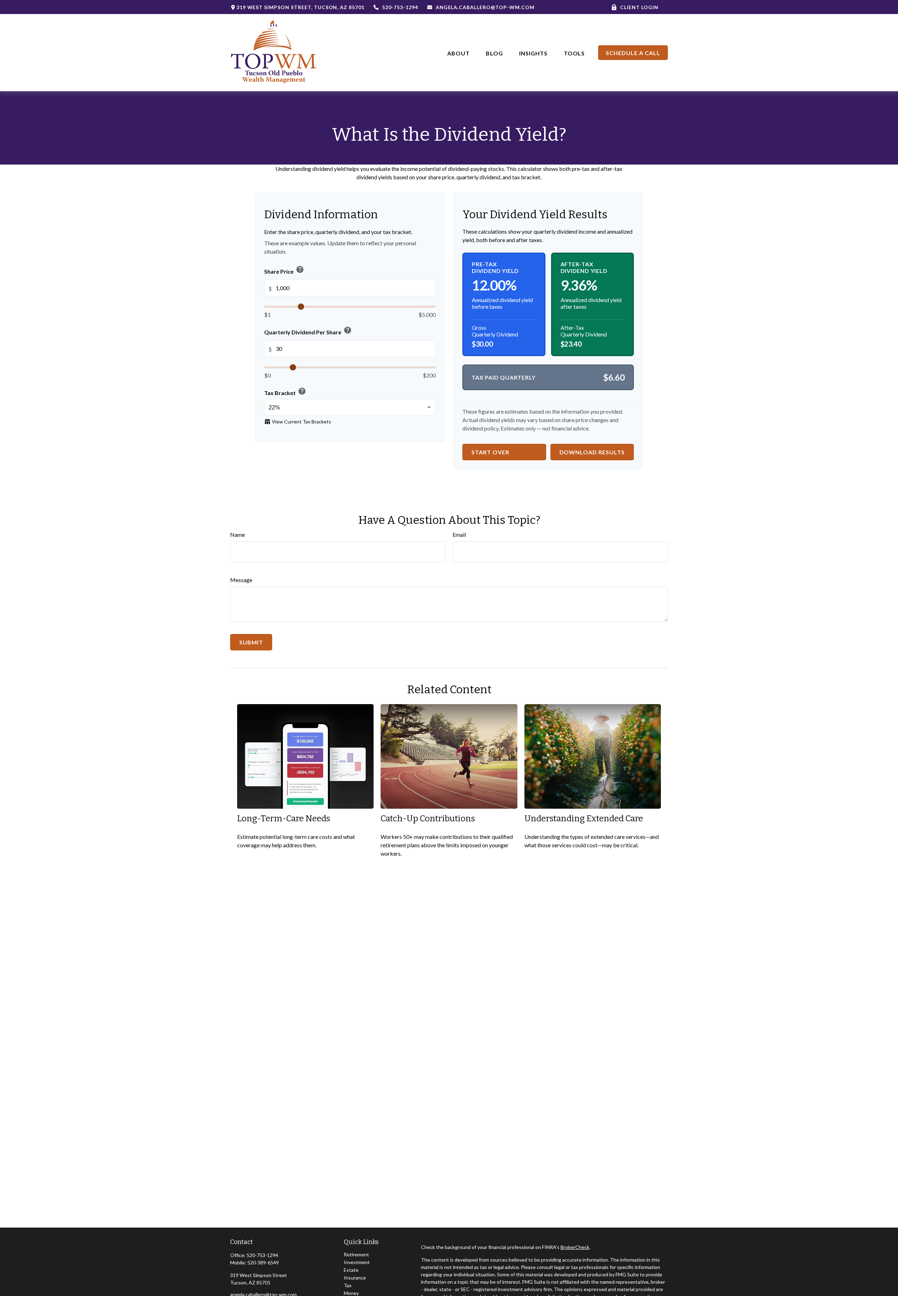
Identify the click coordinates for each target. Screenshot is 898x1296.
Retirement (356, 1254)
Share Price (284, 269)
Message (241, 579)
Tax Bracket (285, 391)
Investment (357, 1262)
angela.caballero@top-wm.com (485, 7)
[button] (458, 52)
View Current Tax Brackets (297, 421)
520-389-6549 (263, 1262)
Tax (347, 1285)
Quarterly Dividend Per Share (308, 330)
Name (237, 534)
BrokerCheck (575, 1247)
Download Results (592, 452)
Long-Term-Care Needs (283, 818)
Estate (351, 1270)
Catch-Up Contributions (428, 818)
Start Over (490, 452)
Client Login (639, 7)
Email (459, 534)
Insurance (355, 1278)
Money (351, 1293)
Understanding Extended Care (583, 818)
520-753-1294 (400, 7)
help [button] (300, 269)
